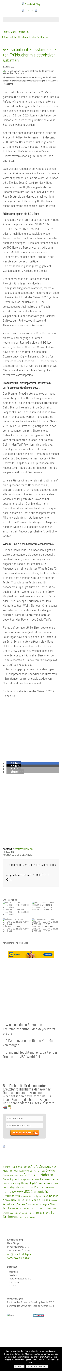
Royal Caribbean (23, 1208)
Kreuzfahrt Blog (23, 849)
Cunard (6, 1179)
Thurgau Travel (43, 1212)
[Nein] (58, 1359)
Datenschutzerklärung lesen (37, 1366)
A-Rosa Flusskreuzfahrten (16, 1167)
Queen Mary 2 (37, 1205)
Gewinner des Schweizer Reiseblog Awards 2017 (30, 1302)
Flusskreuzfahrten (49, 1179)
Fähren (6, 1183)
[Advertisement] (31, 983)
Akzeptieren (19, 1366)
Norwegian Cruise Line (16, 1200)
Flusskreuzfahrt (33, 1179)
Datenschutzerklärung (20, 1278)
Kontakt (13, 1285)
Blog (13, 31)
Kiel (22, 1188)
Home (6, 31)
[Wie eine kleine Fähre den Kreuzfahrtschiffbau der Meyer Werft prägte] (16, 905)
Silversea (44, 1208)
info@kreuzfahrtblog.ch (19, 1254)
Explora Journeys (18, 1179)
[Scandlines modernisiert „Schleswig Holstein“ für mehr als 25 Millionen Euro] (45, 922)
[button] (13, 763)
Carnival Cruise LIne (37, 1171)
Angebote (23, 31)
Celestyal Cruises (17, 1176)
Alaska (18, 1171)
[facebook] (28, 10)
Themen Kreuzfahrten (27, 1213)
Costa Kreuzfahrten (38, 1174)
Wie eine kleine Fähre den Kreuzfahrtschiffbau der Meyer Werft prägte (29, 1029)
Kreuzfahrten (41, 1187)
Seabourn (36, 1208)
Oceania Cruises (40, 1200)
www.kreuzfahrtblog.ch (18, 1257)
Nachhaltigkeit (35, 1196)
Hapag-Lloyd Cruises (32, 1183)
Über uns (13, 1271)
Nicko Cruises (50, 1196)
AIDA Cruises (40, 1166)
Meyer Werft (16, 1192)
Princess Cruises (25, 1204)
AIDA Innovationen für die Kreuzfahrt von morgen (30, 1042)
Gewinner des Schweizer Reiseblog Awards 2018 (30, 1305)
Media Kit (13, 1275)
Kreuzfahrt (29, 1187)
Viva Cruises (30, 1217)
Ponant (12, 1204)
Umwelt (20, 1217)
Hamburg (15, 1183)
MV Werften (24, 1196)
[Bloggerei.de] (38, 1315)
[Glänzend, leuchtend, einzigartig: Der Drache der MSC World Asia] (16, 922)
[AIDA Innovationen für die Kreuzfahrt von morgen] (45, 904)
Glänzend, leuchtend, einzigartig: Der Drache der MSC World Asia (30, 1054)
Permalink (8, 852)
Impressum (14, 1282)
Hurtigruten (14, 1187)
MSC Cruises (32, 1191)
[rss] (37, 10)
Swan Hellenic (15, 1213)
